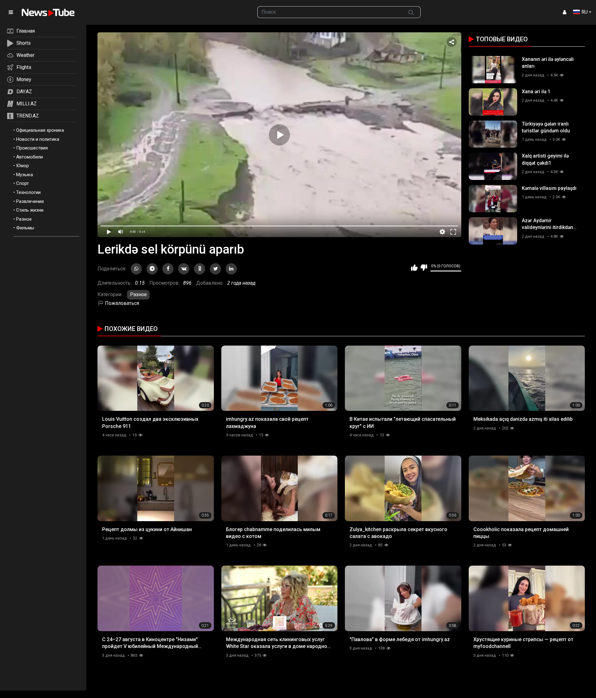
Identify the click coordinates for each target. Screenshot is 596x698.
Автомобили (29, 157)
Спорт (22, 183)
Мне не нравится (424, 267)
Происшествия (32, 148)
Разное (24, 219)
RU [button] (584, 12)
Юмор (22, 165)
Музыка (24, 174)
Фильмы (25, 228)
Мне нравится (414, 267)
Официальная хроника (40, 130)
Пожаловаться (121, 303)
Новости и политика (37, 139)
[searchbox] (329, 12)
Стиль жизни (29, 210)
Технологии (28, 192)
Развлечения (30, 201)
